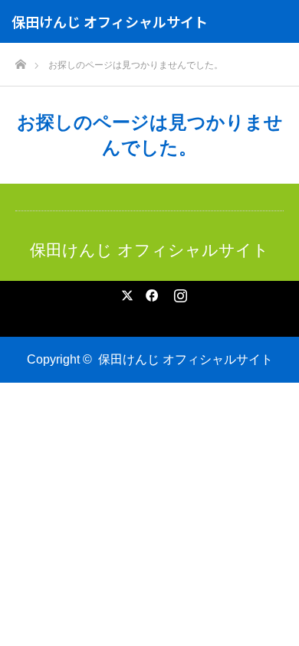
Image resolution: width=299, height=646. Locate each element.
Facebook (149, 292)
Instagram (178, 292)
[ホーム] (20, 60)
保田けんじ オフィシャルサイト (110, 21)
